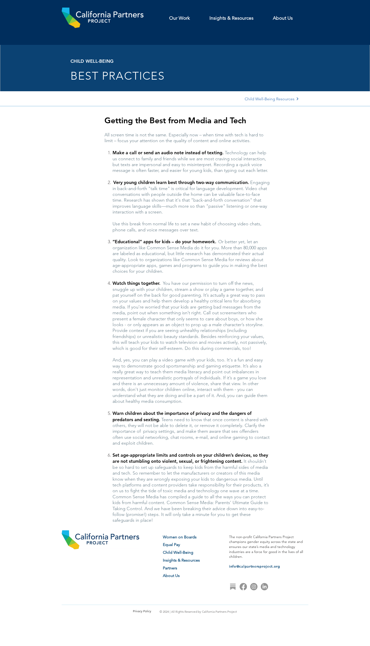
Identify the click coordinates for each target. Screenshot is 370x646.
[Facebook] (243, 586)
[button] (185, 18)
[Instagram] (253, 586)
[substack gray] (232, 586)
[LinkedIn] (264, 586)
